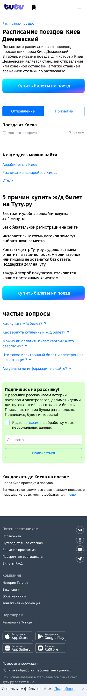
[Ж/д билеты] (34, 7)
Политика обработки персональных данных (36, 670)
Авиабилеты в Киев (19, 164)
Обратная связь (14, 596)
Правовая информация (19, 663)
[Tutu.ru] (15, 7)
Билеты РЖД (12, 563)
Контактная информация (21, 603)
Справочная (11, 536)
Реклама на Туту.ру (17, 622)
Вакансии (9, 589)
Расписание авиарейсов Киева (29, 172)
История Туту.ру (15, 583)
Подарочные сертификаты (22, 556)
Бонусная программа (19, 550)
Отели (8, 180)
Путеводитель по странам (22, 543)
